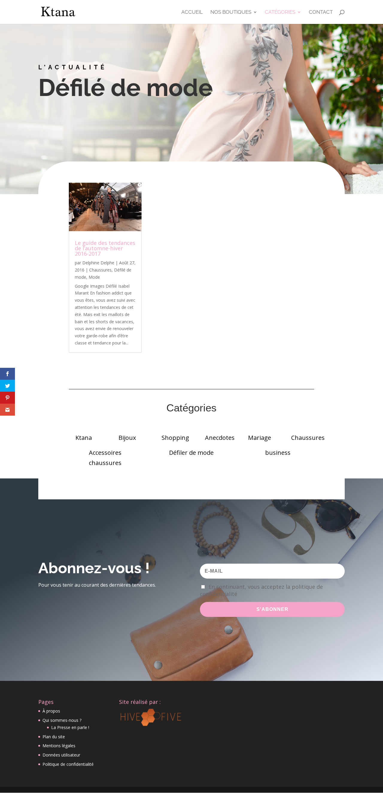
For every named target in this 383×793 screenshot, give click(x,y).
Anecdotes (220, 438)
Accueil (192, 12)
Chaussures (100, 270)
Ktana (83, 438)
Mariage (259, 438)
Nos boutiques (230, 12)
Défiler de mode (191, 453)
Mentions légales (58, 745)
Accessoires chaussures (105, 458)
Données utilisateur (61, 755)
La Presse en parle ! (70, 727)
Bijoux (127, 438)
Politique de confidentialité (68, 764)
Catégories (280, 12)
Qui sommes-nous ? (61, 720)
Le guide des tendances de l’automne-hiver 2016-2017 (105, 248)
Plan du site (53, 736)
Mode (94, 277)
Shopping (175, 438)
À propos (51, 711)
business (278, 453)
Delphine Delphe (98, 263)
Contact (321, 12)
